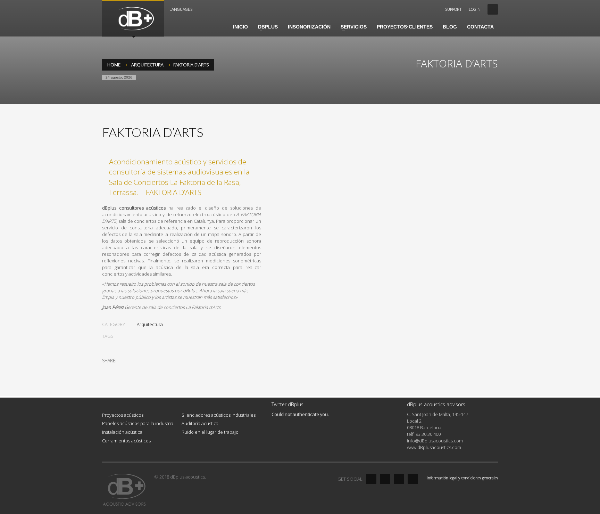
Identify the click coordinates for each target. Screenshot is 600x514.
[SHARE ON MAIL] (156, 370)
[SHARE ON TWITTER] (107, 370)
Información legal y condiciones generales (462, 477)
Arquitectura (150, 324)
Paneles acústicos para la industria (137, 423)
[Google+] (413, 479)
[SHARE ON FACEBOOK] (119, 370)
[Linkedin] (399, 479)
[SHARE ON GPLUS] (131, 370)
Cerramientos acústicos (126, 441)
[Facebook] (371, 479)
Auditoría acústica (200, 423)
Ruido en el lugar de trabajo (210, 432)
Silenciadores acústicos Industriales (219, 415)
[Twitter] (385, 479)
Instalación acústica (122, 432)
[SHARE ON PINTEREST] (144, 370)
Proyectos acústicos (122, 415)
